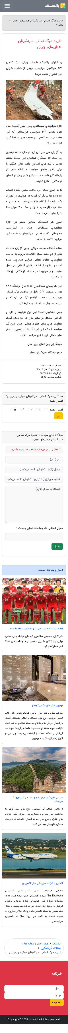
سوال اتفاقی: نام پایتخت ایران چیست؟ (39, 528)
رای (58, 415)
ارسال (57, 546)
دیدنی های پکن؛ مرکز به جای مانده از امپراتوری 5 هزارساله (38, 799)
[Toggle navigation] (7, 5)
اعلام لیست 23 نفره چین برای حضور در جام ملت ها (36, 629)
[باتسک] (55, 5)
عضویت (56, 1002)
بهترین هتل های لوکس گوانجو (47, 705)
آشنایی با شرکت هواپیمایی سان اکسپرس (42, 883)
